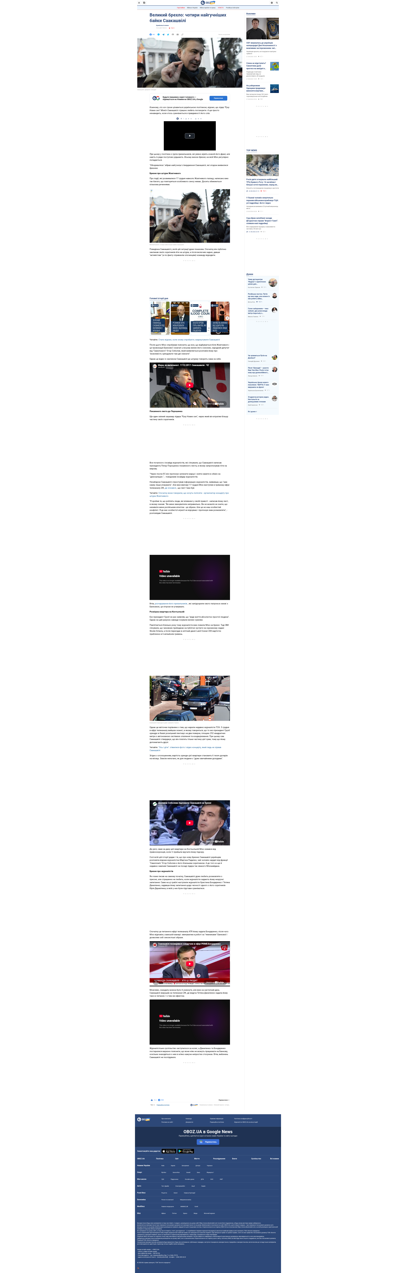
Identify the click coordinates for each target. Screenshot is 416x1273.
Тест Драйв (165, 1186)
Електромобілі (180, 1186)
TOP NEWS (251, 150)
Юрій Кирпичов (253, 405)
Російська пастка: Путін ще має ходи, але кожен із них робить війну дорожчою (259, 296)
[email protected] (162, 1257)
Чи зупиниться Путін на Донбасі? (257, 357)
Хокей (188, 1172)
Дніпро (198, 1165)
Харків (173, 1165)
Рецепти (164, 1193)
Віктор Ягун (251, 302)
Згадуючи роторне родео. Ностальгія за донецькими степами (258, 399)
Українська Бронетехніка (255, 390)
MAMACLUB (184, 1206)
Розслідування (219, 1159)
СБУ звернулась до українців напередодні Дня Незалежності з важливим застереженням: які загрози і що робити (261, 45)
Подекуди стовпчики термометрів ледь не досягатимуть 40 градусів (255, 74)
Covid (196, 1206)
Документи (189, 1122)
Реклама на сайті (167, 1122)
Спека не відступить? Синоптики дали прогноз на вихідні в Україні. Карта (256, 66)
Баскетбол (176, 1172)
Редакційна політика (163, 1105)
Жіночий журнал (209, 1213)
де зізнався (170, 488)
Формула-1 (210, 1172)
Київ (162, 1165)
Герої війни (181, 8)
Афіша (163, 1213)
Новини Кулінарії (189, 1193)
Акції (193, 1186)
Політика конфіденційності (243, 1118)
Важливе (251, 13)
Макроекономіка (185, 1199)
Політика (159, 1159)
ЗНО (211, 1179)
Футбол (163, 1172)
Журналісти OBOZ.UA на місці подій (246, 1122)
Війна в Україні (192, 8)
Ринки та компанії (167, 1199)
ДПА (202, 1179)
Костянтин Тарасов (254, 287)
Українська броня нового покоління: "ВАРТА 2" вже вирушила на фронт (258, 384)
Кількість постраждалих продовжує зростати (262, 188)
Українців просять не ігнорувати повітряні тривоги (261, 52)
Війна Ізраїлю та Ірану (207, 8)
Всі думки (252, 412)
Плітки (174, 1213)
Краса (185, 1213)
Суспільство (256, 1159)
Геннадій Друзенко (254, 361)
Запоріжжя (185, 1165)
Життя (197, 1159)
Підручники (174, 1179)
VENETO (221, 8)
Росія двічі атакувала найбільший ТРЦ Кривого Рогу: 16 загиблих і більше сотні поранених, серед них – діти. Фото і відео (262, 182)
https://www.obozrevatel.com (208, 1223)
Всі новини (274, 1159)
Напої (175, 1193)
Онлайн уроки (189, 1179)
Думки (249, 274)
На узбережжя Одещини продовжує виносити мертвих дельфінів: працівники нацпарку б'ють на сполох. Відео (256, 88)
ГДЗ (162, 1179)
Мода (195, 1213)
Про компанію (166, 1118)
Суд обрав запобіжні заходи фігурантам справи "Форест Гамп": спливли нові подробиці (262, 220)
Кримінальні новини (162, 25)
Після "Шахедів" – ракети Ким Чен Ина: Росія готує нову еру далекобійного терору (258, 370)
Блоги (234, 1159)
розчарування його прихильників (171, 603)
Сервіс (203, 1186)
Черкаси (209, 1165)
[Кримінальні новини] (194, 1105)
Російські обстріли (232, 8)
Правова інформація (216, 1118)
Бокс (198, 1172)
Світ (177, 1159)
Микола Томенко (253, 316)
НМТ (221, 1179)
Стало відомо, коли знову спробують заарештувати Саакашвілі (189, 339)
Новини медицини (167, 1206)
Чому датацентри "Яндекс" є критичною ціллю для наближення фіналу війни (257, 281)
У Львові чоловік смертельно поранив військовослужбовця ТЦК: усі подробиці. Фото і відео (262, 200)
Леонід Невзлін (252, 376)
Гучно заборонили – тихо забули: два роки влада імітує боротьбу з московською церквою (258, 311)
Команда (189, 1118)
